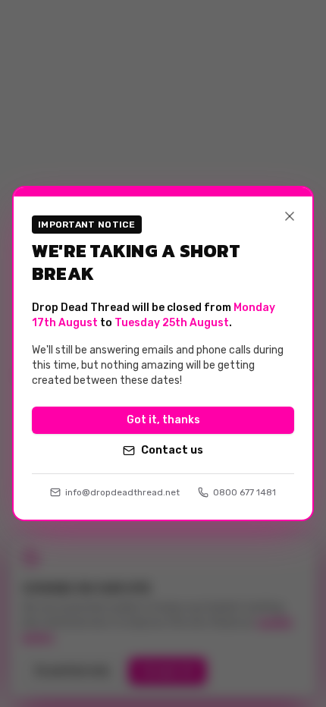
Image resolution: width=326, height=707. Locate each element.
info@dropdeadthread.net (122, 492)
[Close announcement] (289, 216)
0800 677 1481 (244, 492)
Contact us (172, 450)
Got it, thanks (163, 419)
